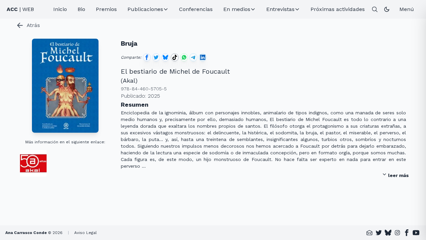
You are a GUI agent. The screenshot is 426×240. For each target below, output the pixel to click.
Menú (406, 9)
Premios (106, 9)
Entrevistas (280, 9)
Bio (81, 9)
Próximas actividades (338, 9)
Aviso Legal (85, 232)
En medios (236, 9)
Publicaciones (145, 9)
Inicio (60, 9)
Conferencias (196, 9)
